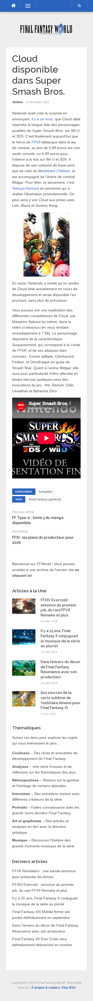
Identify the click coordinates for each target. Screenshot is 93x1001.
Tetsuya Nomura (25, 188)
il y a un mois (42, 119)
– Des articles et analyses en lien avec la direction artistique (40, 827)
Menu (25, 6)
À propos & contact (45, 987)
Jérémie (17, 102)
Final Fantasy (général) (45, 499)
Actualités (45, 492)
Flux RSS (68, 987)
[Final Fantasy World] (46, 29)
